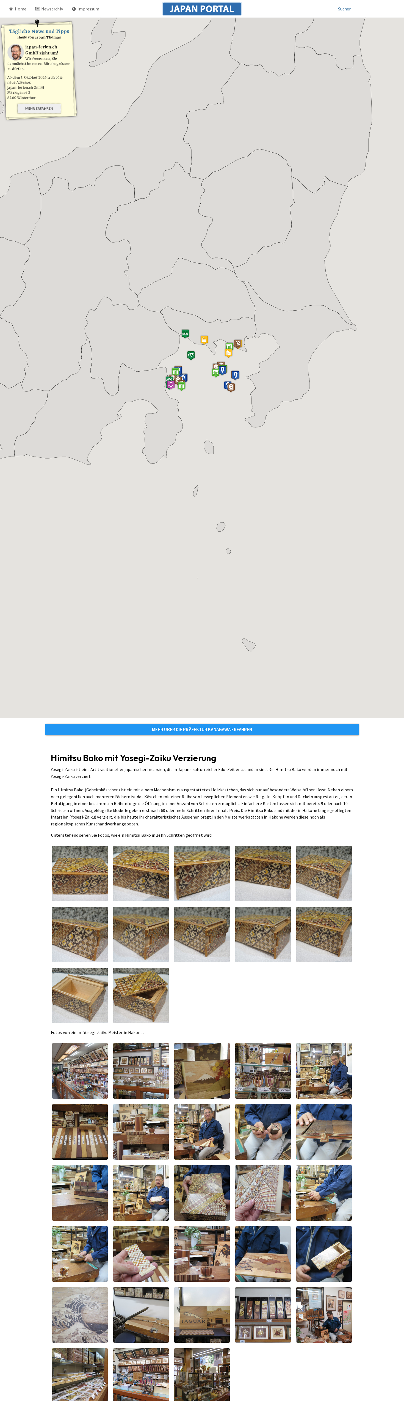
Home (20, 9)
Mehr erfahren (39, 108)
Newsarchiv (51, 9)
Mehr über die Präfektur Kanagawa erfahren (202, 729)
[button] (228, 353)
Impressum (88, 9)
